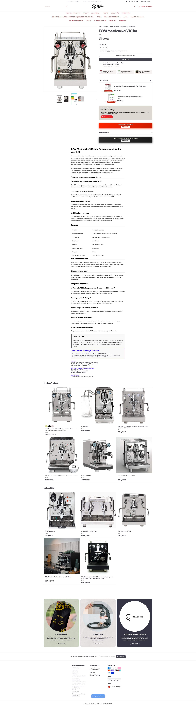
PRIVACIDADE (76, 680)
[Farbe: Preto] (49, 426)
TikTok (86, 376)
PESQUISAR (75, 678)
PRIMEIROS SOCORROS (79, 686)
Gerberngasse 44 (79, 369)
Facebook (80, 376)
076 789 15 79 (80, 362)
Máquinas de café (114, 26)
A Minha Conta (76, 696)
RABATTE (85, 13)
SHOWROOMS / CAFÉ (100, 21)
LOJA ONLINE (95, 13)
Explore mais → (106, 117)
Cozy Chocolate (87, 277)
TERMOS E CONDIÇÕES (78, 682)
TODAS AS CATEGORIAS (79, 676)
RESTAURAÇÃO (126, 13)
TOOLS (99, 17)
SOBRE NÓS (122, 21)
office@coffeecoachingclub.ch (84, 364)
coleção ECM (75, 279)
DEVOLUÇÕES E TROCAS (79, 684)
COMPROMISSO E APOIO (76, 21)
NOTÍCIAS (75, 670)
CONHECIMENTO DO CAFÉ (111, 17)
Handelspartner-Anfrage (78, 694)
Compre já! (125, 59)
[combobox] (56, 6)
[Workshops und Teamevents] (134, 616)
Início (100, 26)
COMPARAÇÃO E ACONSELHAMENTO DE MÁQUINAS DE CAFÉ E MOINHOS (72, 17)
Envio (108, 51)
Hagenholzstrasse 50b (81, 371)
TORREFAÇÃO (115, 13)
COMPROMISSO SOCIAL (137, 17)
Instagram (74, 376)
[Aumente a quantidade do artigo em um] (106, 47)
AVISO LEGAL (76, 688)
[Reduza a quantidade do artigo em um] (100, 47)
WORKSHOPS (112, 21)
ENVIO (74, 690)
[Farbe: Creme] (46, 426)
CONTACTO (75, 692)
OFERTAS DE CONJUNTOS (73, 13)
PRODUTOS (75, 674)
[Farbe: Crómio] (52, 426)
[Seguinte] (96, 99)
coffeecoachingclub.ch (83, 365)
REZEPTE (105, 13)
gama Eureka (98, 275)
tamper (121, 275)
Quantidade (102, 44)
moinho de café (78, 275)
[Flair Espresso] (98, 616)
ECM (52, 488)
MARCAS (88, 21)
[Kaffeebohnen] (61, 616)
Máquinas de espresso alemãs (127, 26)
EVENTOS (75, 672)
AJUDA (125, 17)
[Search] (66, 6)
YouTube (91, 376)
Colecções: (105, 26)
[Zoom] (70, 59)
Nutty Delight (97, 277)
